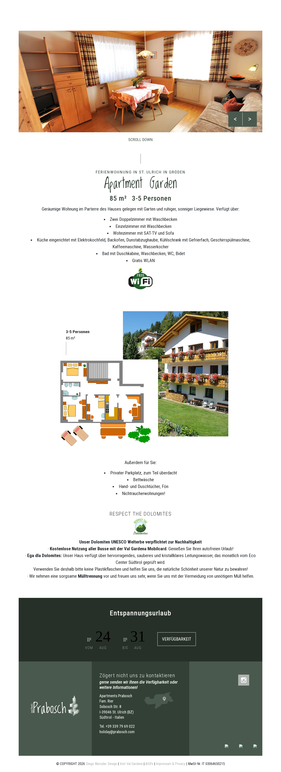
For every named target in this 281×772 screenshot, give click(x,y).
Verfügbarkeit (176, 639)
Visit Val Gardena (131, 764)
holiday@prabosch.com (117, 732)
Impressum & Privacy (170, 764)
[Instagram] (243, 679)
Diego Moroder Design (101, 764)
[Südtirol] (255, 745)
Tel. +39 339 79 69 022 (117, 726)
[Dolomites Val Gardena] (226, 745)
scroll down (140, 139)
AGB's (149, 764)
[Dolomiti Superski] (241, 745)
